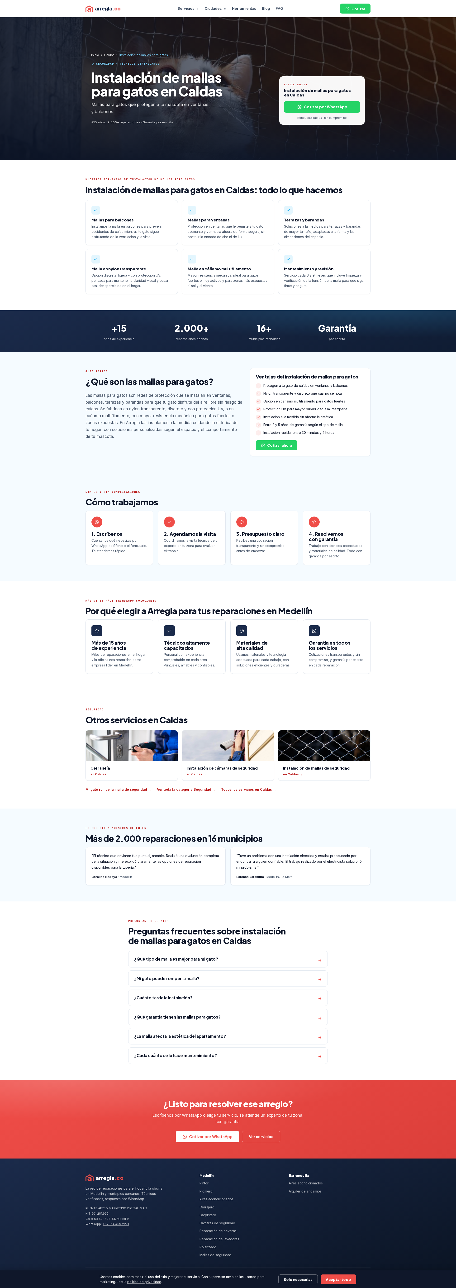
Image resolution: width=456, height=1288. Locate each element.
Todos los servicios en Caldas (248, 789)
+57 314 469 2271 (116, 1224)
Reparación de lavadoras (219, 1239)
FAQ (279, 8)
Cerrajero (207, 1207)
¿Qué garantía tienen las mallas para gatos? (177, 1017)
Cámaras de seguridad (217, 1223)
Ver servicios (261, 1136)
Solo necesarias (298, 1279)
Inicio (95, 55)
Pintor (204, 1183)
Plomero (206, 1191)
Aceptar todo (338, 1279)
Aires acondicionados (216, 1199)
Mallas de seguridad (215, 1255)
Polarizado (208, 1247)
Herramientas (244, 8)
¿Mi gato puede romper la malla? (166, 978)
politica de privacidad (144, 1282)
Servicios (186, 8)
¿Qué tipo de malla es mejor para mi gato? (176, 959)
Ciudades (213, 8)
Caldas (109, 55)
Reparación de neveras (218, 1231)
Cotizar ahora (279, 445)
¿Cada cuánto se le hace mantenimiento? (175, 1055)
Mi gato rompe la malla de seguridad (118, 789)
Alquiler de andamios (305, 1191)
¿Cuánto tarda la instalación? (163, 997)
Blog (266, 8)
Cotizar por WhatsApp (325, 106)
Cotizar (358, 8)
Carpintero (208, 1215)
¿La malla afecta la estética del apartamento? (180, 1036)
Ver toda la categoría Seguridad (186, 789)
